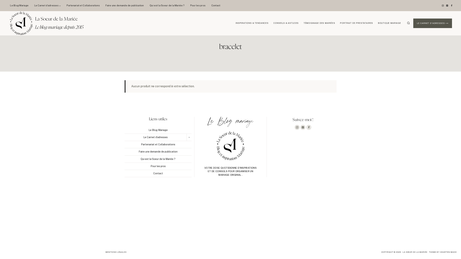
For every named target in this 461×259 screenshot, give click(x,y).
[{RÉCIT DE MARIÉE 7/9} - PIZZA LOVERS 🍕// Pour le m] (230, 216)
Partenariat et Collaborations (83, 5)
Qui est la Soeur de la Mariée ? (167, 5)
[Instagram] (443, 5)
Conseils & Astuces (286, 23)
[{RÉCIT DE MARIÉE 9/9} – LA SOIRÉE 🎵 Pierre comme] (46, 216)
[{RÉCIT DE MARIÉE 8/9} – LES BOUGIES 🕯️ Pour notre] (138, 216)
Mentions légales (116, 252)
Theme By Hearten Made (443, 252)
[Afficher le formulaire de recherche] (408, 23)
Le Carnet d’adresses (155, 137)
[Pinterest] (447, 5)
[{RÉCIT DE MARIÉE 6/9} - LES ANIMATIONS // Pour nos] (323, 216)
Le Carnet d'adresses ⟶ (432, 23)
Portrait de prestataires (356, 23)
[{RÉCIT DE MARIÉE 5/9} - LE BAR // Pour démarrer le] (415, 216)
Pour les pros (197, 5)
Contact (215, 5)
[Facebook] (451, 5)
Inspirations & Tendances (252, 23)
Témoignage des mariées (319, 23)
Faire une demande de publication (125, 5)
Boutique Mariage (389, 23)
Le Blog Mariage (19, 5)
